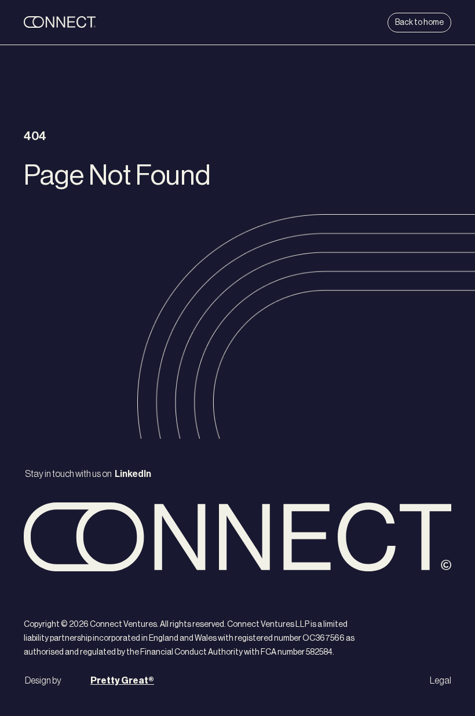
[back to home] (95, 22)
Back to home (419, 23)
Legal (440, 680)
